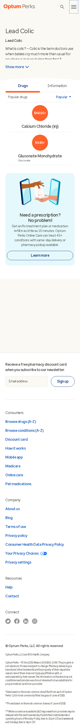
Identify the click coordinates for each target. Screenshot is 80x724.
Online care (14, 475)
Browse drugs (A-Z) (20, 422)
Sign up (63, 381)
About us (12, 509)
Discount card (16, 439)
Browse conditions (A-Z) (24, 430)
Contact (12, 596)
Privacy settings (18, 562)
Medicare (12, 466)
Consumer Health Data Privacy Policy (34, 544)
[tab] (57, 86)
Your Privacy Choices (21, 553)
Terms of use (15, 527)
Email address (18, 381)
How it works (15, 448)
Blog (8, 518)
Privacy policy (16, 535)
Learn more (40, 255)
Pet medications (18, 484)
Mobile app (14, 457)
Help (8, 587)
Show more (14, 67)
